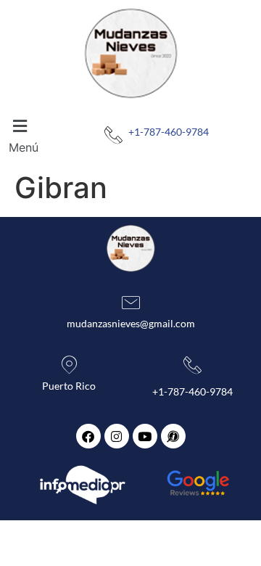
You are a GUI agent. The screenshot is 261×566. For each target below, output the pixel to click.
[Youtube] (145, 436)
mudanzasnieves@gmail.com (131, 323)
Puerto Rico (69, 386)
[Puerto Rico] (69, 365)
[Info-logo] (173, 436)
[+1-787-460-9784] (113, 135)
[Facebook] (88, 436)
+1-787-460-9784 (168, 132)
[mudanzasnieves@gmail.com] (131, 303)
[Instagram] (116, 436)
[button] (26, 135)
